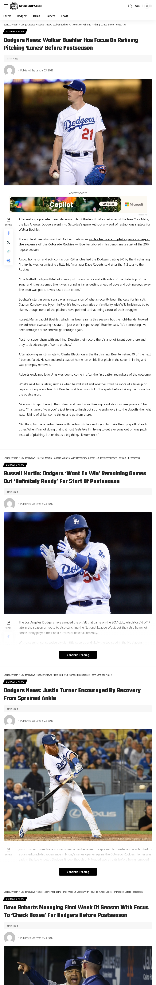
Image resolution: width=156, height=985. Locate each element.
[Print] (8, 260)
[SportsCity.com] (25, 6)
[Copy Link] (8, 251)
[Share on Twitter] (8, 242)
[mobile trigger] (7, 6)
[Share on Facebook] (8, 233)
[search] (130, 6)
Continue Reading (78, 655)
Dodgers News (15, 31)
